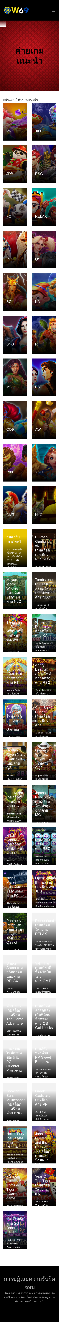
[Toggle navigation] (53, 10)
